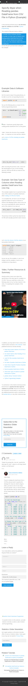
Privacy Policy (19, 636)
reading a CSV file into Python (12, 195)
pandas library (7, 394)
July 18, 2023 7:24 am (13, 474)
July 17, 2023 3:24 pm (10, 459)
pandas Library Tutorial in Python (12, 376)
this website (19, 344)
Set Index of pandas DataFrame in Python (15, 362)
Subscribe (9, 444)
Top (26, 684)
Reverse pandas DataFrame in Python (14, 369)
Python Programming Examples (12, 378)
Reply (3, 468)
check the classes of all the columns (14, 240)
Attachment (5, 574)
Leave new (17, 453)
